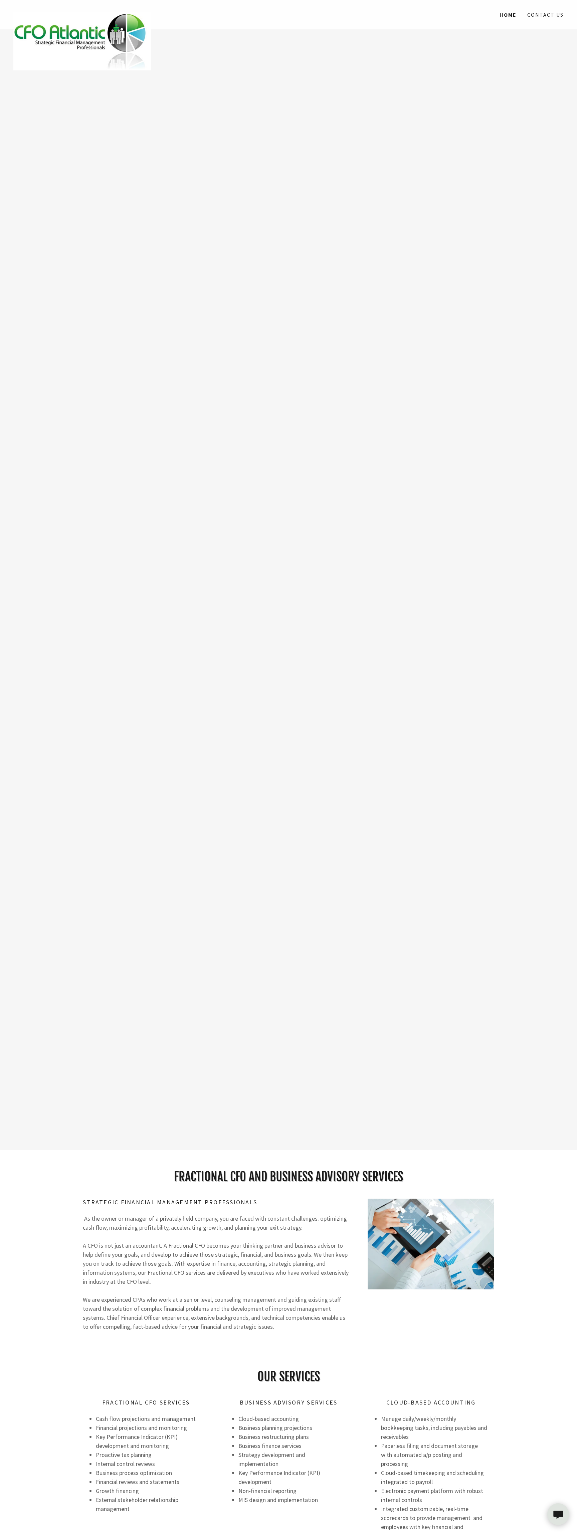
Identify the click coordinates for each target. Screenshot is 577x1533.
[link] (82, 11)
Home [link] (508, 14)
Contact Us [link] (545, 14)
